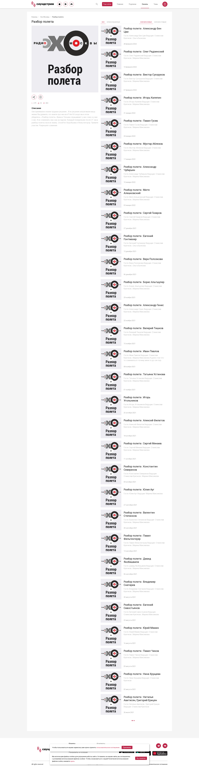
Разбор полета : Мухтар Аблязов (143, 143)
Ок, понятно (141, 758)
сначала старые (160, 22)
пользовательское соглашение (108, 747)
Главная (120, 4)
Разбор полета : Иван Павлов (141, 351)
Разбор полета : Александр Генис (144, 305)
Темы (156, 4)
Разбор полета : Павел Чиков (141, 650)
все (103, 22)
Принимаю (127, 747)
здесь (72, 761)
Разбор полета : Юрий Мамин (141, 627)
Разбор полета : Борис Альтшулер (144, 282)
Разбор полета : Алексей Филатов (144, 420)
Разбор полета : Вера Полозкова (143, 259)
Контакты (101, 743)
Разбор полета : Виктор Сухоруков (144, 74)
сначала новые (146, 22)
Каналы (145, 4)
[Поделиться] (34, 97)
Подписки (132, 4)
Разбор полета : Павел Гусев (141, 120)
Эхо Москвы (44, 17)
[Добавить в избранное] (40, 97)
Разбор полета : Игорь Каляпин (142, 97)
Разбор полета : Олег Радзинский (144, 51)
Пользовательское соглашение (157, 764)
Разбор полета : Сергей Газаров (143, 212)
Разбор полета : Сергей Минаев (143, 443)
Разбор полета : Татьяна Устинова (144, 374)
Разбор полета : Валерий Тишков (143, 328)
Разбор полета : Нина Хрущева (142, 674)
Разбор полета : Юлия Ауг (139, 489)
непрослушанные (113, 22)
